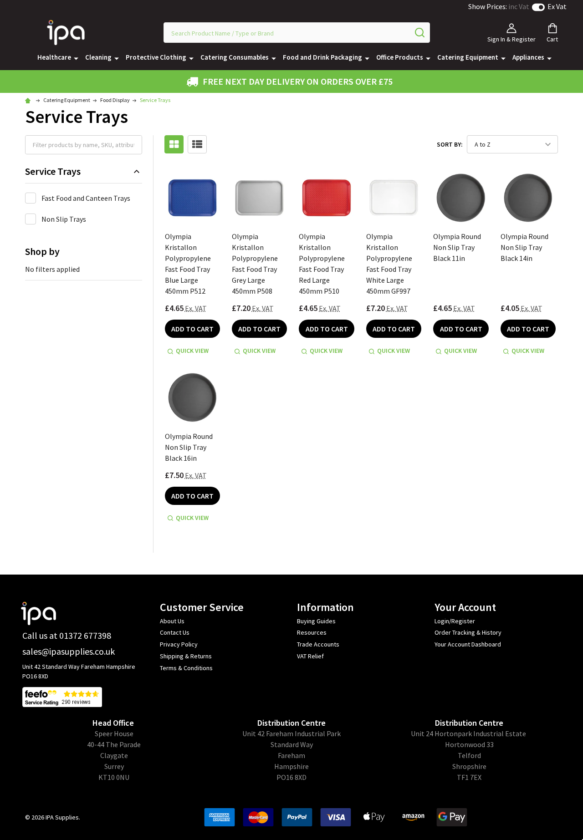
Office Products (399, 57)
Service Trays (53, 171)
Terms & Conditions (186, 668)
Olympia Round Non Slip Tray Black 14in (524, 247)
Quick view (192, 350)
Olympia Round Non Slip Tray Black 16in (189, 447)
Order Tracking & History (468, 632)
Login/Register (455, 621)
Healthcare (54, 57)
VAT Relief (310, 656)
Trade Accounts (318, 644)
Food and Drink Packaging (322, 57)
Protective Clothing (156, 57)
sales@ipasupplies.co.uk (68, 651)
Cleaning (98, 57)
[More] (76, 58)
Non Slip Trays (63, 219)
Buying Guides (316, 621)
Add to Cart (192, 328)
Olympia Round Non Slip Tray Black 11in (457, 247)
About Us (172, 621)
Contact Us (174, 632)
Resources (312, 632)
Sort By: (450, 144)
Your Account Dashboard (468, 644)
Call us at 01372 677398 (66, 635)
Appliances (528, 57)
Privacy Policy (179, 644)
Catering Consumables (234, 57)
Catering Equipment (467, 57)
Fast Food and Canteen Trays (85, 198)
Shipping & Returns (186, 656)
